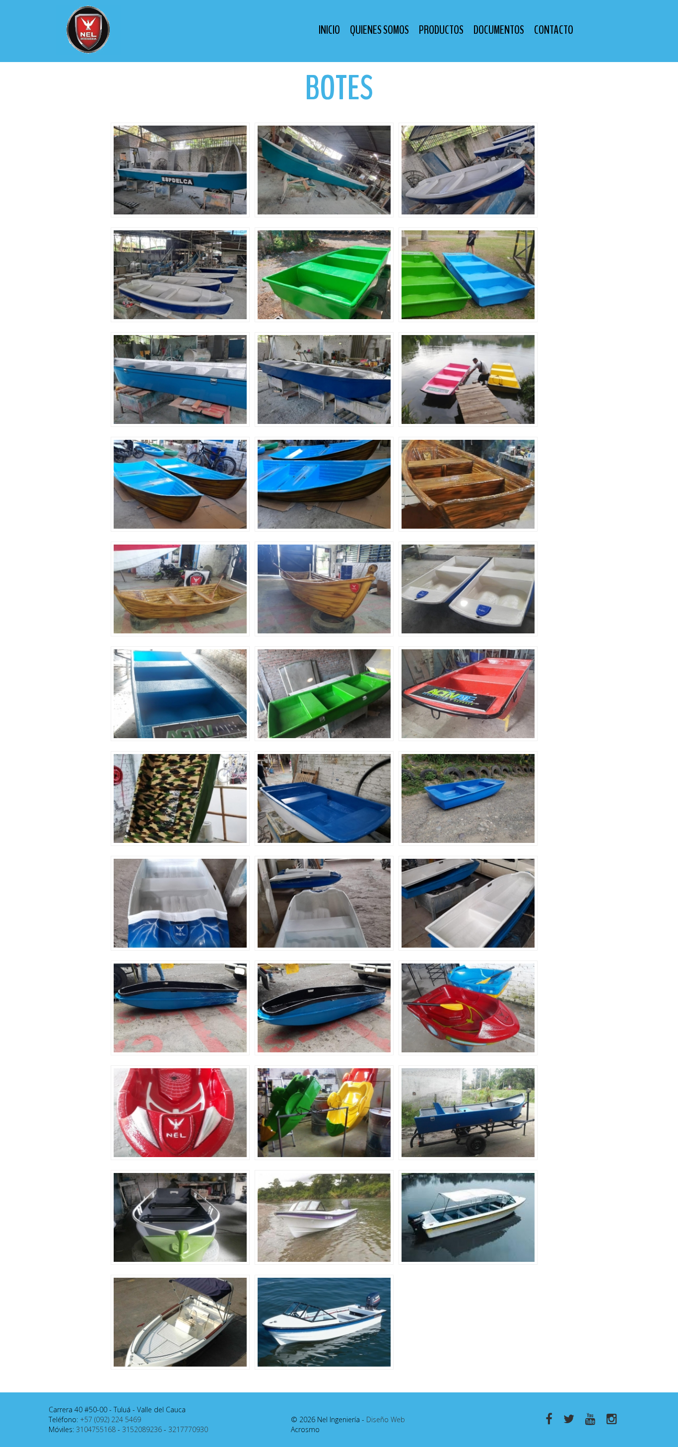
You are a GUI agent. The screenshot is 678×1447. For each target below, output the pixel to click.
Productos (441, 30)
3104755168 (96, 1429)
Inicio (329, 30)
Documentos (499, 30)
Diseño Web (385, 1419)
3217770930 (188, 1429)
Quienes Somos (379, 30)
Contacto (553, 30)
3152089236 (142, 1429)
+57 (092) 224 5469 (110, 1419)
